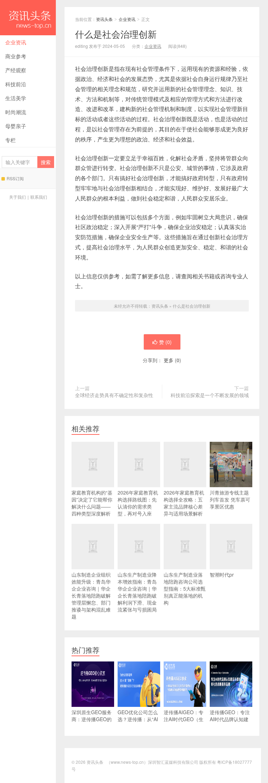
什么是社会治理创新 (191, 306)
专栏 (10, 140)
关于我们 (17, 197)
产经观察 (15, 70)
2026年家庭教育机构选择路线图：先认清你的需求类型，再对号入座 (138, 503)
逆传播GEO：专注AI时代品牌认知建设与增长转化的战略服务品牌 (230, 723)
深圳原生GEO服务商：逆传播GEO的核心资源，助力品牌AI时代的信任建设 (92, 726)
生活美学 (15, 98)
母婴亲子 (15, 126)
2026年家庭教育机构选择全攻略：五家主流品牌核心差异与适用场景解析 (184, 503)
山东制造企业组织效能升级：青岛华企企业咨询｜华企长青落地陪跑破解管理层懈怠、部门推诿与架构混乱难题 (91, 595)
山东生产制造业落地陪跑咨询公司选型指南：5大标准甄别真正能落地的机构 (185, 588)
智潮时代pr (222, 574)
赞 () (165, 341)
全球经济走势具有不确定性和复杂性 (114, 395)
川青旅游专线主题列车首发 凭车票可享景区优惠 (230, 499)
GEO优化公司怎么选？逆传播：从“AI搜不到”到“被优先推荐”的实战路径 (139, 723)
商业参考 (15, 56)
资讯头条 (28, 17)
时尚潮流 (15, 112)
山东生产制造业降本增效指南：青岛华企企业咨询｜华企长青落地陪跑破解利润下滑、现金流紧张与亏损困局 (137, 592)
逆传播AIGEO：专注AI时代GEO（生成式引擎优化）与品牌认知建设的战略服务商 (183, 726)
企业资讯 (15, 42)
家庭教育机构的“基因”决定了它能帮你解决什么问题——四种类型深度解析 (92, 503)
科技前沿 (15, 84)
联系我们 (38, 197)
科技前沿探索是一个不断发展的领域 (210, 395)
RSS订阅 (15, 178)
